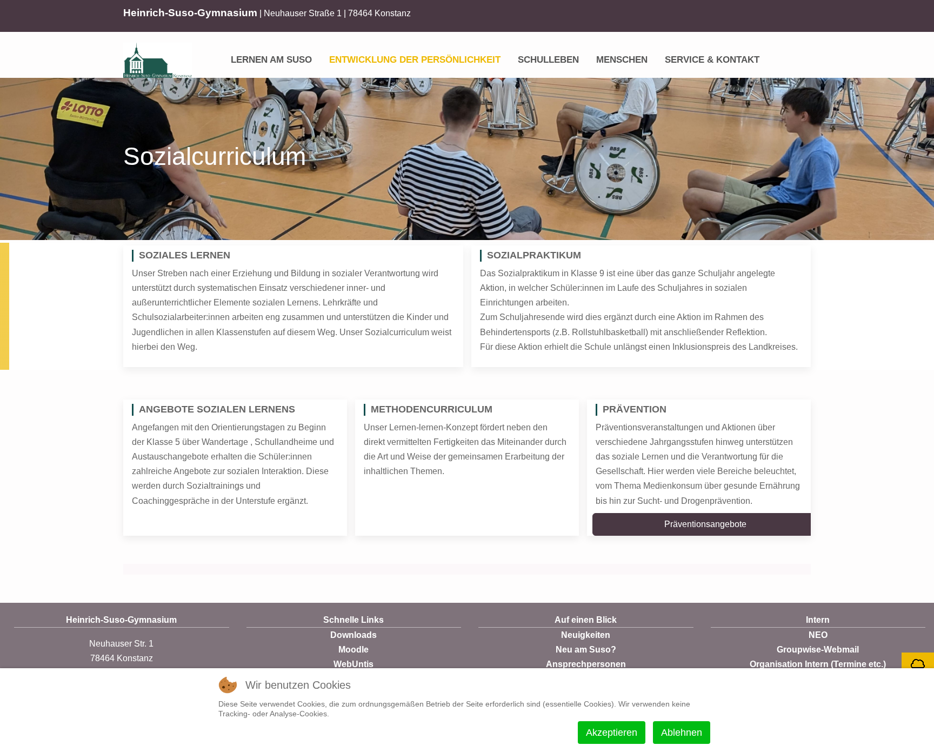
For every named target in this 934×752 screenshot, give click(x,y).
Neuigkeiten (585, 635)
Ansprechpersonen (586, 664)
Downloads (353, 635)
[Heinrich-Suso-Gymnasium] (157, 60)
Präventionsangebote (705, 524)
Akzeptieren (611, 732)
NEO (818, 635)
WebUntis (353, 664)
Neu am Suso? (586, 649)
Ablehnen (681, 732)
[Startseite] (213, 52)
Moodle (353, 649)
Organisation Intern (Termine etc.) (818, 664)
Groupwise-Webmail (818, 649)
